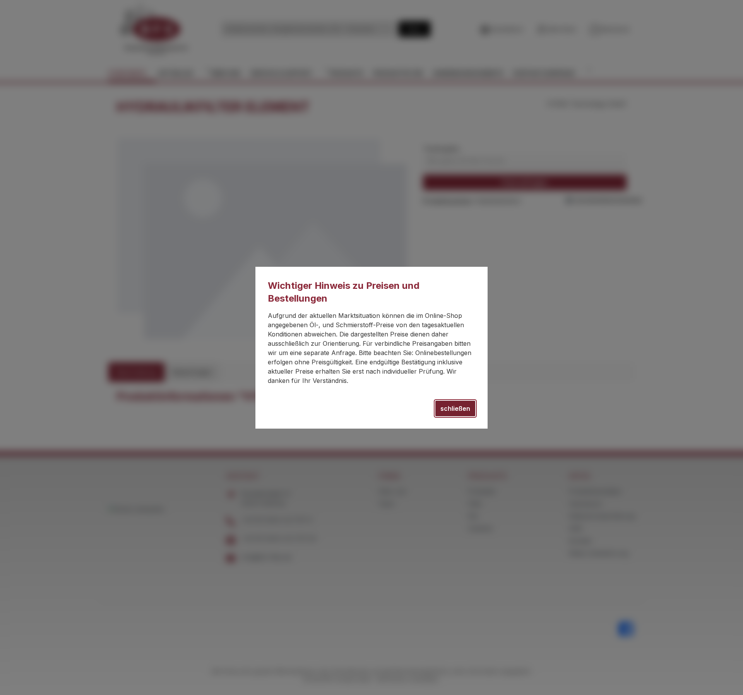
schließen (455, 408)
